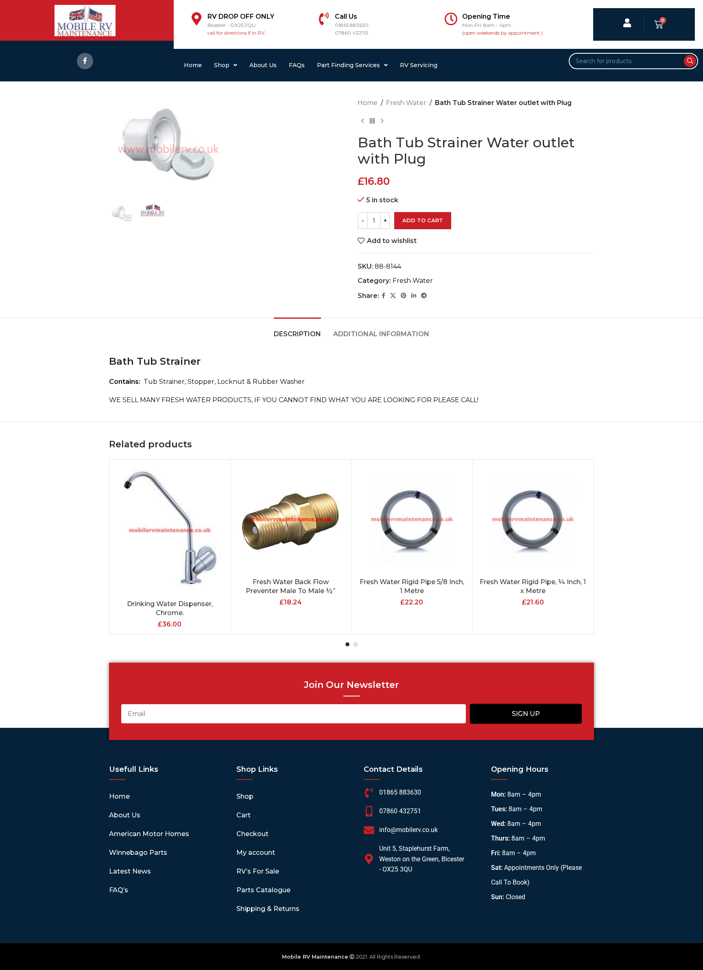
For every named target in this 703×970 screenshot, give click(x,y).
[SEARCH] (690, 61)
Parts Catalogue (263, 890)
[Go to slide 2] (356, 644)
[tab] (297, 329)
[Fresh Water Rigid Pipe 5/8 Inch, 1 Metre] (412, 520)
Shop (221, 65)
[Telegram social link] (424, 295)
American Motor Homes (149, 834)
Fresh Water (406, 103)
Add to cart (422, 220)
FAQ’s (118, 890)
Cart (243, 815)
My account (255, 852)
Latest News (130, 871)
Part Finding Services (348, 65)
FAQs (297, 65)
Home (193, 65)
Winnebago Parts (138, 852)
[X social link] (393, 295)
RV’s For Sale (257, 871)
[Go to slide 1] (347, 644)
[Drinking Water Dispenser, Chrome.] (170, 531)
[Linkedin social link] (414, 295)
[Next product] (382, 121)
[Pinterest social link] (403, 295)
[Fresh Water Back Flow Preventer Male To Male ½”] (291, 520)
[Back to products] (372, 121)
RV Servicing (418, 65)
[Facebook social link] (85, 61)
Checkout (252, 834)
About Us (263, 65)
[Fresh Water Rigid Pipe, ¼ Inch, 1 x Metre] (533, 520)
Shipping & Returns (267, 909)
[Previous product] (362, 121)
